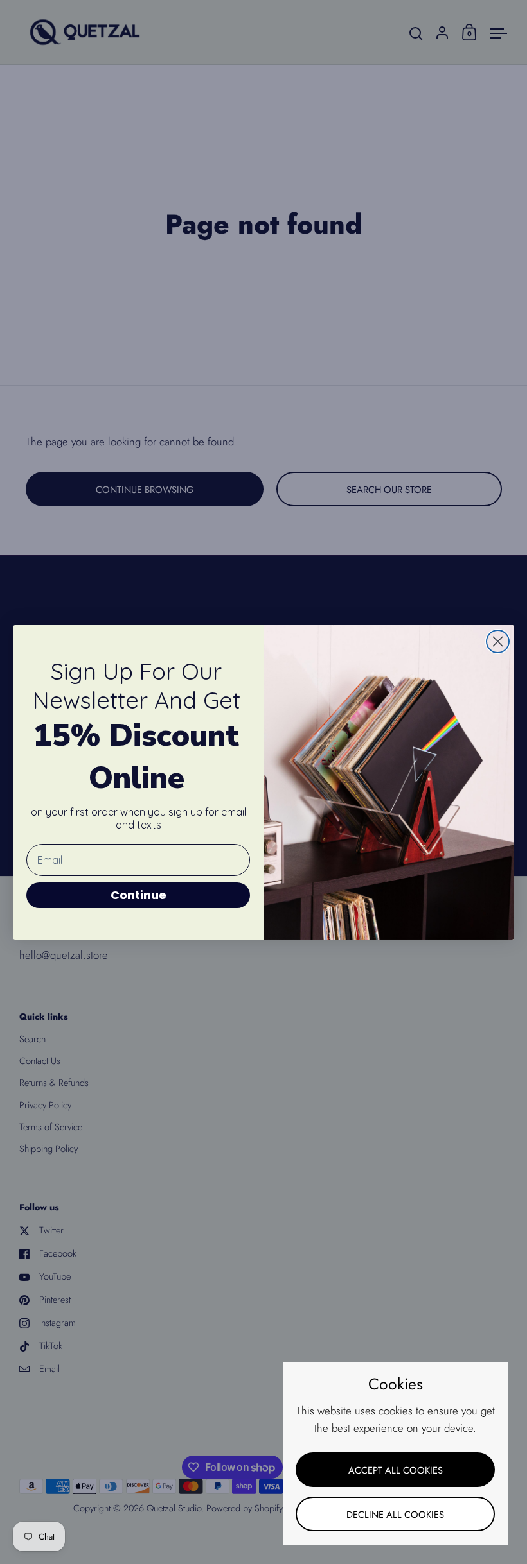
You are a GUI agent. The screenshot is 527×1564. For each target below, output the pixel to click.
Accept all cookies (395, 1470)
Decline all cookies (395, 1514)
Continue (138, 895)
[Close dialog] (498, 641)
